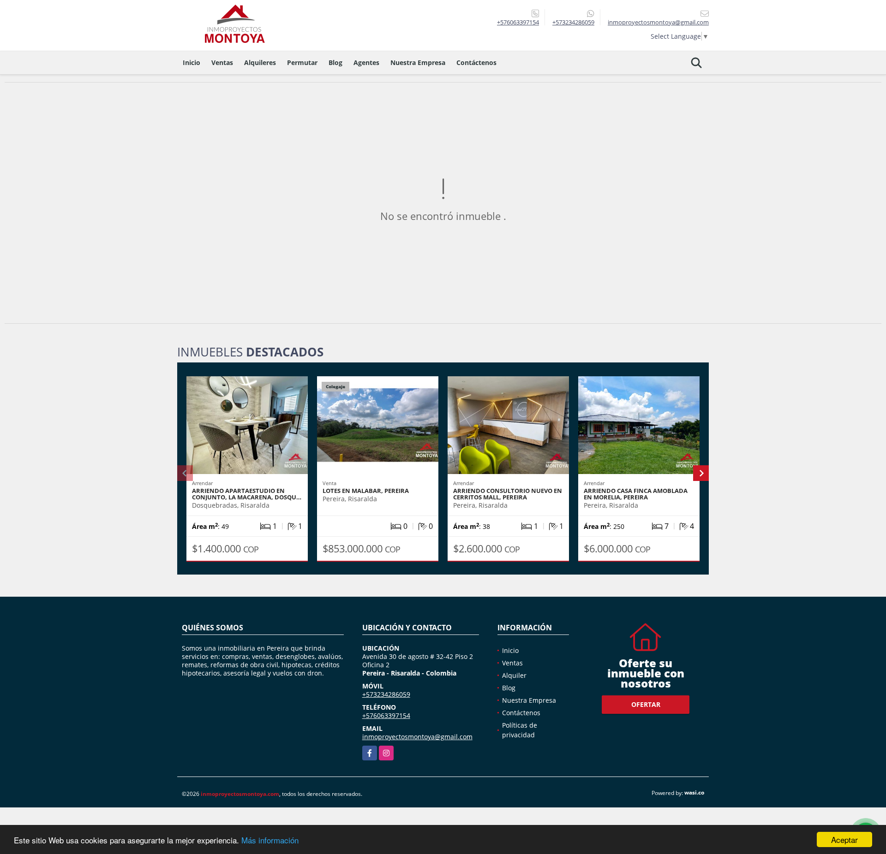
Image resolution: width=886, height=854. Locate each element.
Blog (335, 62)
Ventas (222, 62)
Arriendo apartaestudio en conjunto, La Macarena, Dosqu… (246, 493)
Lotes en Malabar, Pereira (366, 490)
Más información (270, 840)
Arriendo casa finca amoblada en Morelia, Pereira (636, 493)
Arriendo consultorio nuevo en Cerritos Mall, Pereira (507, 493)
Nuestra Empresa (417, 62)
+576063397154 (518, 22)
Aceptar (844, 839)
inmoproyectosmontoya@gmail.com (417, 736)
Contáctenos (476, 62)
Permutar (302, 62)
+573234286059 (573, 22)
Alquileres (260, 62)
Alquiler (514, 675)
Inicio (191, 62)
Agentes (366, 62)
